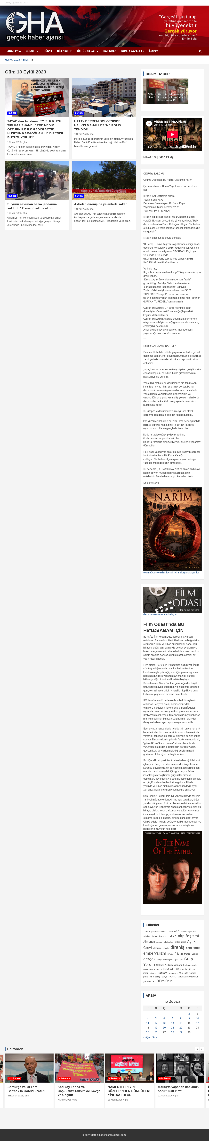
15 (180, 1023)
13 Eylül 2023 (14, 142)
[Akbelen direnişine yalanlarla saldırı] (103, 180)
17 (197, 1023)
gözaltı (178, 965)
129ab (170, 932)
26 (155, 1032)
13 (164, 1023)
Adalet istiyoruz (160, 936)
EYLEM (170, 954)
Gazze (195, 954)
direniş (177, 947)
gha (25, 142)
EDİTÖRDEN (14, 1079)
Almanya (149, 941)
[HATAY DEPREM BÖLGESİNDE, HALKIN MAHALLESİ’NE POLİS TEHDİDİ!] (103, 97)
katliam (162, 973)
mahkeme (173, 973)
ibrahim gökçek (187, 969)
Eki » (154, 1037)
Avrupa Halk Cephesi (165, 942)
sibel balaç (155, 976)
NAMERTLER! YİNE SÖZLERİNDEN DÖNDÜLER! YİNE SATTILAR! (129, 1091)
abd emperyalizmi (188, 932)
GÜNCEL (31, 51)
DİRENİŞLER (64, 51)
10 (197, 1018)
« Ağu (146, 1037)
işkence (153, 973)
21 (172, 1027)
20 (164, 1027)
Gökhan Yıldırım (164, 965)
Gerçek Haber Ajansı (165, 960)
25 (147, 1032)
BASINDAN (109, 51)
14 (172, 1023)
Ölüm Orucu (165, 981)
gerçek (149, 959)
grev (181, 960)
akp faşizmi (188, 936)
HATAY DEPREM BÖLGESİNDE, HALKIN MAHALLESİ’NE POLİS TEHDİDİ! (97, 125)
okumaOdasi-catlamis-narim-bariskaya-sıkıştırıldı (171, 572)
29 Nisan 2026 (115, 1099)
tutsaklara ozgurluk (188, 976)
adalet (146, 936)
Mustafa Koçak (187, 973)
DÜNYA (48, 51)
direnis (166, 948)
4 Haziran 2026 (15, 1095)
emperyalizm (154, 953)
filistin (179, 953)
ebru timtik (193, 948)
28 (172, 1032)
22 (180, 1027)
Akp (173, 936)
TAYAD (172, 976)
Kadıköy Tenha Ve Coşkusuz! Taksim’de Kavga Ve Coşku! (79, 1091)
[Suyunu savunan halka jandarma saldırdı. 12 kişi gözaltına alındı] (37, 180)
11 (147, 1023)
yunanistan (149, 981)
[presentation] (197, 1049)
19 (155, 1027)
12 (155, 1023)
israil (145, 973)
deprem (157, 948)
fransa (187, 953)
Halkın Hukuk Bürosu (152, 969)
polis (145, 976)
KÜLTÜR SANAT (86, 51)
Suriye (164, 977)
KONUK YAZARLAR (132, 51)
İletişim (153, 51)
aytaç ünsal (180, 942)
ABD (176, 931)
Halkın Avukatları (190, 965)
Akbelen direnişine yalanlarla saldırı (101, 204)
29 (180, 1032)
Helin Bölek (168, 969)
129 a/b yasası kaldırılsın (154, 931)
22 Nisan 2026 (165, 1095)
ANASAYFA (14, 51)
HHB (177, 969)
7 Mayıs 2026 (64, 1099)
